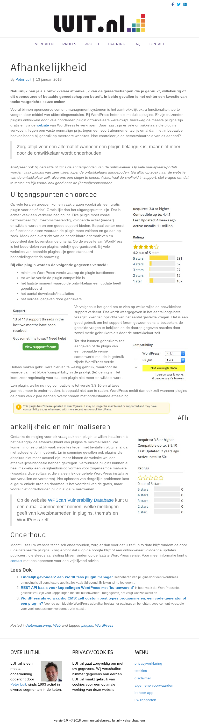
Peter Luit (18, 684)
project (92, 44)
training (116, 44)
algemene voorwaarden (153, 685)
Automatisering (38, 625)
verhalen (44, 44)
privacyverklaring (148, 663)
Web (57, 625)
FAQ (136, 44)
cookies (140, 671)
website (43, 125)
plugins (87, 625)
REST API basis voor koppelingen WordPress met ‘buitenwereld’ (77, 588)
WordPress (104, 625)
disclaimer (142, 678)
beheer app (143, 693)
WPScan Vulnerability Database (81, 500)
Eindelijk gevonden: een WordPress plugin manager (67, 577)
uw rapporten (145, 700)
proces (69, 44)
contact (156, 44)
